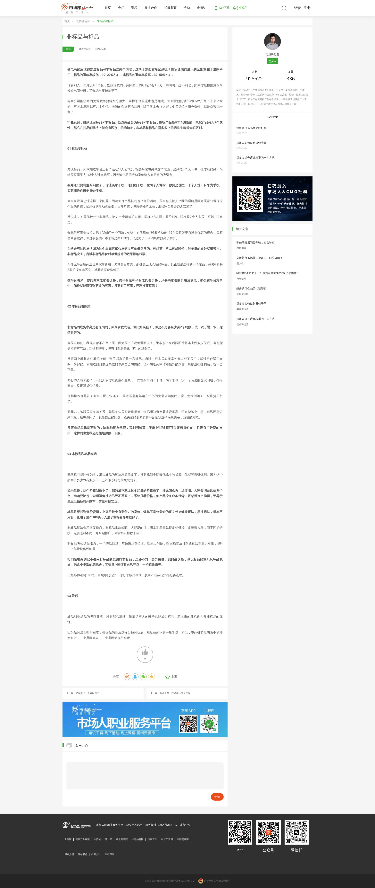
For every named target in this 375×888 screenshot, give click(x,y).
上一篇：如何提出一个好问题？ (82, 693)
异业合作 (151, 7)
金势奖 (201, 7)
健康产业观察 (83, 839)
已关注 (272, 61)
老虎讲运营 (83, 21)
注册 (307, 8)
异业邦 (108, 839)
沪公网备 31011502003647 (217, 880)
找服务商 (170, 7)
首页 (108, 7)
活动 (187, 7)
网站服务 (82, 854)
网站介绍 (69, 854)
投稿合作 (96, 854)
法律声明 (109, 854)
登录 (297, 8)
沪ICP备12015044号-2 (183, 880)
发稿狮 (67, 839)
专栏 (121, 7)
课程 (134, 7)
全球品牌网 (138, 839)
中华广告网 (167, 839)
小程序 (242, 7)
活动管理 (152, 839)
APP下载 (223, 7)
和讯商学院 (122, 839)
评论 (217, 796)
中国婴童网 (183, 839)
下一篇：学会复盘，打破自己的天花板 (170, 693)
